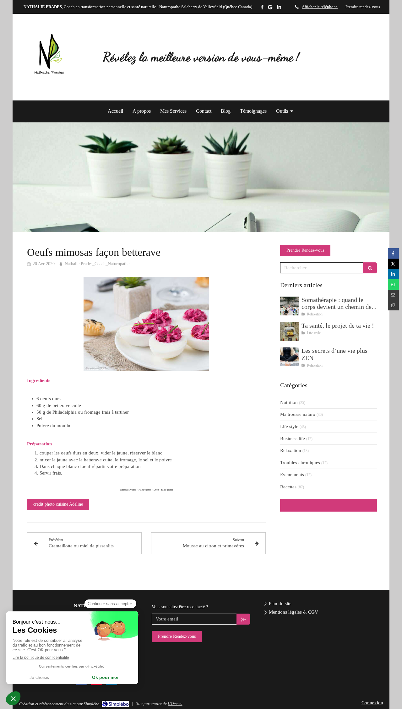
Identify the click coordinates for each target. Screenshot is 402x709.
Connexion (372, 702)
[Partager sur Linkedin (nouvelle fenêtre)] (393, 274)
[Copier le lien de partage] (393, 305)
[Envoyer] (243, 619)
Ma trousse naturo (297, 414)
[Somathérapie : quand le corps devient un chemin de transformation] (289, 306)
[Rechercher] (370, 267)
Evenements (292, 474)
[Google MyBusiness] (270, 8)
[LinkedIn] (279, 8)
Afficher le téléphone (320, 7)
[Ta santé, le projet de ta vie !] (289, 331)
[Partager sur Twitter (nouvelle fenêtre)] (393, 264)
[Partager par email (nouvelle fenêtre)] (393, 295)
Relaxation (290, 450)
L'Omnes (175, 703)
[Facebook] (262, 8)
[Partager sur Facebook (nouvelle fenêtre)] (393, 253)
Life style (289, 426)
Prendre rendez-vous (362, 7)
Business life (292, 438)
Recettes (288, 486)
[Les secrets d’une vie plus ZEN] (289, 356)
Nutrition (289, 402)
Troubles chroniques (300, 462)
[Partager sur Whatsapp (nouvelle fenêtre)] (393, 284)
